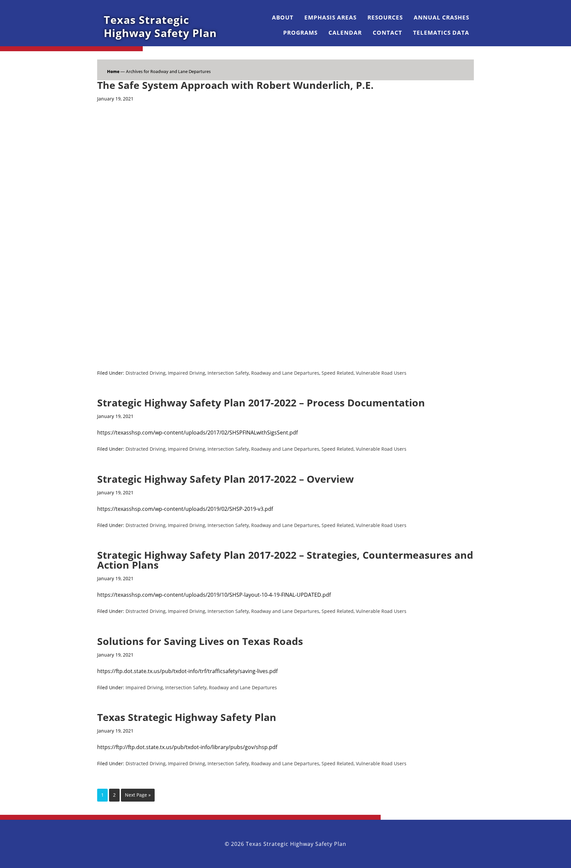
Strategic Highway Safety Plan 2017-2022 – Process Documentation (261, 402)
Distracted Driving (146, 373)
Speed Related (338, 373)
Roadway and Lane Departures (285, 373)
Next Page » (138, 795)
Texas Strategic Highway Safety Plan (160, 26)
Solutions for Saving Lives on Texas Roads (200, 641)
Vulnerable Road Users (381, 373)
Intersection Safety (228, 373)
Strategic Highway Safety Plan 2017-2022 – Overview (225, 479)
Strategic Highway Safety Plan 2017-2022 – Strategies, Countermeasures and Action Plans (285, 560)
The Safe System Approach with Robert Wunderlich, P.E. (235, 85)
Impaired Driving (186, 373)
